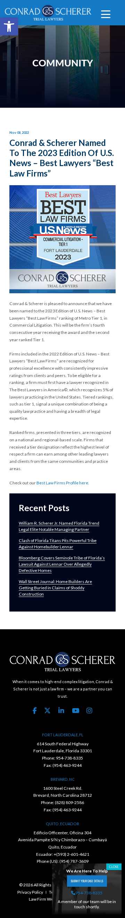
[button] (9, 26)
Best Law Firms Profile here (62, 482)
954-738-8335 (69, 758)
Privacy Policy (30, 892)
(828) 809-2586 (69, 802)
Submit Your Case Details (87, 880)
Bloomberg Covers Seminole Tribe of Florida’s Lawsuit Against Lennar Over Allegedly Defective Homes (62, 564)
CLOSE (114, 867)
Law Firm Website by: (48, 899)
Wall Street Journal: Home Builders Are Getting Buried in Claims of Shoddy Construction (55, 588)
